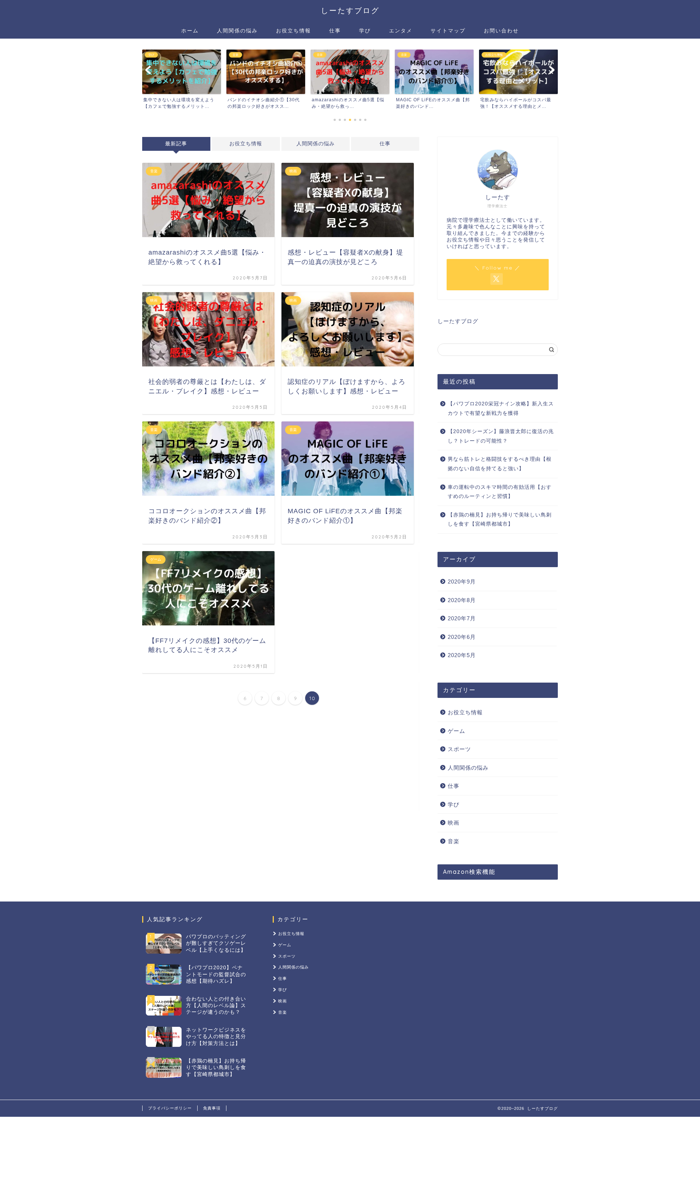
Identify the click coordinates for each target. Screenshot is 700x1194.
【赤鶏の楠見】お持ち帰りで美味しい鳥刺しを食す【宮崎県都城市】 (500, 519)
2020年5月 (462, 655)
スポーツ (459, 749)
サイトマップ (448, 30)
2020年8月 (462, 600)
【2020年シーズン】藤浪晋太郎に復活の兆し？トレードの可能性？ (501, 436)
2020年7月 (462, 618)
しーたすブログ (350, 10)
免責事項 (212, 1108)
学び (365, 30)
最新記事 (176, 143)
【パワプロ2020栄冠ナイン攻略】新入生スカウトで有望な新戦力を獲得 (501, 408)
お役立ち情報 (293, 30)
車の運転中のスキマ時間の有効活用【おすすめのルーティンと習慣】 (500, 491)
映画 (453, 823)
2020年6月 (462, 637)
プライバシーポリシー (170, 1108)
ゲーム (456, 731)
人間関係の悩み (237, 30)
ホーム (190, 30)
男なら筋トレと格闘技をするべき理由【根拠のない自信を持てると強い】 (500, 463)
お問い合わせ (501, 30)
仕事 (335, 30)
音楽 (453, 841)
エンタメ (400, 30)
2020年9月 (462, 581)
